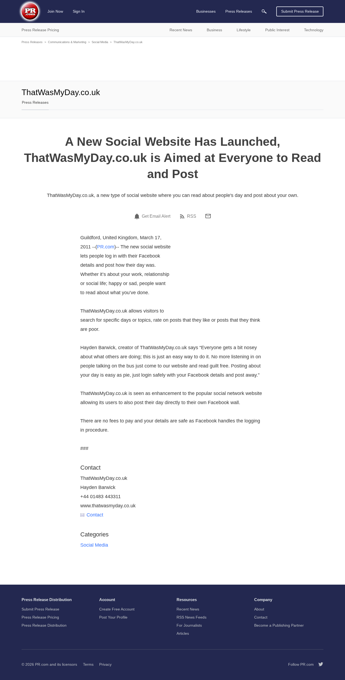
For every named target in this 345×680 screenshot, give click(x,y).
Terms (88, 664)
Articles (183, 633)
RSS (191, 216)
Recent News (188, 609)
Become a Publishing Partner (279, 625)
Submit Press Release (300, 11)
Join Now (55, 11)
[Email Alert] (138, 216)
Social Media (100, 42)
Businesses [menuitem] (206, 11)
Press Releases (32, 42)
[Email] (208, 216)
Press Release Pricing (40, 617)
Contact (95, 515)
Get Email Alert (156, 216)
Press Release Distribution (44, 625)
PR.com (105, 246)
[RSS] (183, 216)
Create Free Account (116, 609)
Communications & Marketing (67, 42)
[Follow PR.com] (318, 664)
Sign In (79, 11)
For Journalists (189, 625)
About (259, 609)
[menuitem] (264, 11)
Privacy (105, 664)
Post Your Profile (113, 617)
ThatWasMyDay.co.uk (128, 42)
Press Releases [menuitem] (238, 11)
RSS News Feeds (191, 617)
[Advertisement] (172, 62)
